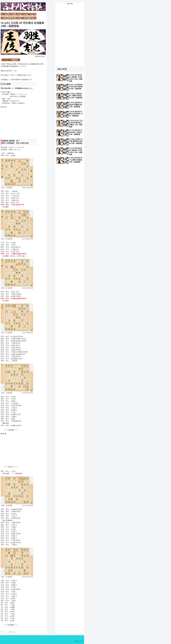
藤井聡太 (32, 18)
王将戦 (24, 18)
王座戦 (4, 18)
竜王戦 (11, 14)
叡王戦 (17, 14)
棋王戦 (17, 18)
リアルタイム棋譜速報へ (10, 60)
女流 (34, 14)
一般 (30, 14)
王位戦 (24, 14)
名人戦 (4, 14)
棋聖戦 (11, 18)
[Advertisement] (23, 123)
